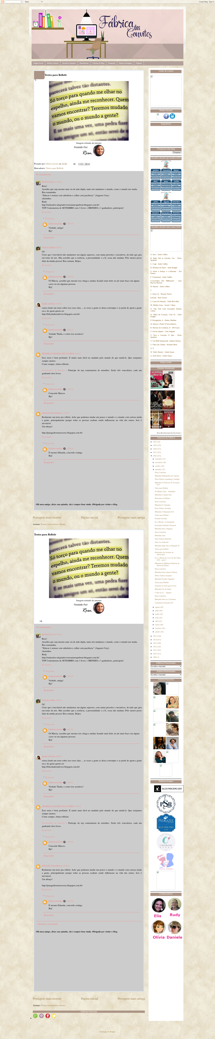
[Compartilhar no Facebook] (86, 164)
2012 (155, 647)
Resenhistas (84, 63)
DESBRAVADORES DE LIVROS (58, 353)
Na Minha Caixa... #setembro (165, 491)
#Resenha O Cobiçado (162, 505)
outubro (158, 466)
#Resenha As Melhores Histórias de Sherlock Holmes (167, 564)
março (157, 625)
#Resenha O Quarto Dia (163, 495)
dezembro (159, 459)
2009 (155, 657)
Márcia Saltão (48, 247)
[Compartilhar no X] (84, 164)
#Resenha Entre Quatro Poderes (166, 572)
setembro (158, 469)
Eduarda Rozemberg (52, 412)
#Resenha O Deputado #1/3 (164, 512)
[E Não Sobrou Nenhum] (156, 388)
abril (157, 621)
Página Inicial (38, 63)
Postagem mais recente (47, 517)
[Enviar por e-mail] (79, 164)
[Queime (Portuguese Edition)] (169, 387)
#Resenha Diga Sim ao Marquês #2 (167, 546)
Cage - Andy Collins (160, 264)
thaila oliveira (48, 303)
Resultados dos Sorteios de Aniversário (164, 553)
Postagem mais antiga (131, 517)
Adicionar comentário (47, 924)
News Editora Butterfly (163, 539)
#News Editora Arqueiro (163, 576)
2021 (155, 442)
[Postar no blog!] (82, 164)
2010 (155, 654)
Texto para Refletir (161, 488)
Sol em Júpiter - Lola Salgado (163, 331)
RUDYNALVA (49, 181)
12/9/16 (69, 223)
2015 (155, 636)
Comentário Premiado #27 (164, 603)
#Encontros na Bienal (162, 498)
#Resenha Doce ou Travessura (165, 599)
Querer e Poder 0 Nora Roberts (164, 324)
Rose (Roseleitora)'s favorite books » (169, 433)
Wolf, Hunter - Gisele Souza (163, 352)
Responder (47, 211)
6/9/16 (59, 247)
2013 (155, 643)
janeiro (158, 632)
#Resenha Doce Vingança (163, 529)
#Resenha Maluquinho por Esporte (167, 476)
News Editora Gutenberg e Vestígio (167, 479)
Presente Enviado (161, 519)
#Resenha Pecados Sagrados (164, 579)
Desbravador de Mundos (53, 370)
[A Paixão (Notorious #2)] (169, 409)
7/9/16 (78, 353)
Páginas (139, 63)
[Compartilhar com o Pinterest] (89, 164)
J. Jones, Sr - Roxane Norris (161, 294)
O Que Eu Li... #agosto (163, 593)
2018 (155, 449)
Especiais (111, 63)
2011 (155, 650)
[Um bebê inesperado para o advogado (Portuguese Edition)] (156, 409)
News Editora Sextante (163, 508)
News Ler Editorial (161, 542)
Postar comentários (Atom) (53, 524)
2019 (155, 445)
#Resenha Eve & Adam (163, 589)
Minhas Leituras (52, 63)
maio (157, 618)
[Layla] (156, 428)
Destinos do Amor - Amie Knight (165, 268)
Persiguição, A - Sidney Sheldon (164, 320)
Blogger (112, 1032)
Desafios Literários (69, 63)
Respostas (49, 218)
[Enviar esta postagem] (74, 163)
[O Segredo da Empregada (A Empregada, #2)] (169, 427)
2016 (155, 456)
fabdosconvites (56, 223)
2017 (155, 452)
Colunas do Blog (98, 63)
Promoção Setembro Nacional (165, 525)
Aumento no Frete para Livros (165, 586)
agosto (157, 607)
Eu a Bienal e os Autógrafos (164, 522)
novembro (159, 462)
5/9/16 (59, 181)
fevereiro (158, 628)
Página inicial (89, 517)
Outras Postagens (125, 63)
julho (157, 611)
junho (157, 614)
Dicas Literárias (160, 472)
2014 (155, 640)
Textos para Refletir (54, 168)
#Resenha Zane (160, 536)
